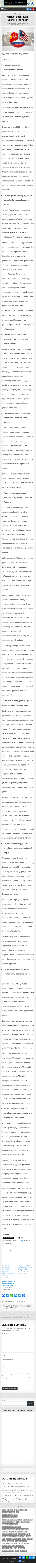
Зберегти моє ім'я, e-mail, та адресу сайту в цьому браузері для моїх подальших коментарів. (17, 1374)
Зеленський (23, 1543)
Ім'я (3, 1356)
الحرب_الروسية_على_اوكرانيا (17, 1301)
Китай (18, 1522)
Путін (24, 1539)
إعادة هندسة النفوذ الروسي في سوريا (12, 1483)
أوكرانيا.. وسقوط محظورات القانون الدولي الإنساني (15, 1486)
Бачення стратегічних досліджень (18, 23)
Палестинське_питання (8, 1529)
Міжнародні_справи (7, 1546)
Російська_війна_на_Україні (9, 1515)
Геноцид (4, 1510)
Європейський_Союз (20, 1510)
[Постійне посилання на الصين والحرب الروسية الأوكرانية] (18, 39)
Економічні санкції (7, 1548)
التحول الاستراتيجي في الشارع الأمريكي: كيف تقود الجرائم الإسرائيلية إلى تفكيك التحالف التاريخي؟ (17, 1491)
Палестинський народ (8, 1522)
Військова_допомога (8, 1551)
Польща (30, 1539)
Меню (5, 9)
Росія (16, 1543)
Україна (23, 1536)
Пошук (4, 1400)
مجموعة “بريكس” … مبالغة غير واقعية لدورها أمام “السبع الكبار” (25, 1267)
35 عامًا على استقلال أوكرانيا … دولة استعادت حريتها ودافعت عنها (16, 1500)
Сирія (29, 1543)
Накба (24, 1531)
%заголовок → (31, 1315)
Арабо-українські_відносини (10, 1524)
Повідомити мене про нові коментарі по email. (16, 1378)
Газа (15, 1548)
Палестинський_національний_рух (12, 1520)
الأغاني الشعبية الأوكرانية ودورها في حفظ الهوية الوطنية (17, 1495)
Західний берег (26, 1522)
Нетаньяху (23, 1551)
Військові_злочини (7, 1543)
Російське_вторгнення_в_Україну (11, 1527)
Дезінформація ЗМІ (20, 1541)
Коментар (5, 1334)
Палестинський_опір (15, 1531)
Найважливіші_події (23, 1534)
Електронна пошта (8, 1360)
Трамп (4, 1541)
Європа (17, 1536)
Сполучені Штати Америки (9, 1534)
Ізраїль (11, 1510)
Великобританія (16, 1539)
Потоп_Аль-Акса (19, 1546)
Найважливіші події (7, 1536)
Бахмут (8, 1539)
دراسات (18, 13)
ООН (17, 1512)
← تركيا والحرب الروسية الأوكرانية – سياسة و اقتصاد (14, 1317)
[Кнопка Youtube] (33, 9)
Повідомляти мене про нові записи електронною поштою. (16, 1384)
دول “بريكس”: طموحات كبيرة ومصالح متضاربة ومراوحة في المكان (8, 1283)
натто (17, 1551)
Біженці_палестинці (22, 1529)
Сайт (3, 1367)
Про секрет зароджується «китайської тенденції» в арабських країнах (8, 1269)
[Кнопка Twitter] (27, 9)
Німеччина (5, 1531)
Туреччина (10, 1541)
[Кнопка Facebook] (30, 9)
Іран (3, 1539)
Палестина (21, 1548)
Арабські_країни (27, 1520)
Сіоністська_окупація (8, 1512)
